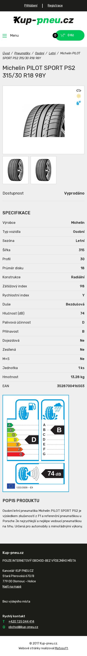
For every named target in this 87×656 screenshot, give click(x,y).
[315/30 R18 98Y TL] (15, 170)
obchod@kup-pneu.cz (23, 627)
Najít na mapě (12, 586)
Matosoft (61, 648)
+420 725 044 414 (21, 621)
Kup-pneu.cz (44, 21)
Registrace (55, 5)
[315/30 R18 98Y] (43, 120)
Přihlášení (30, 5)
